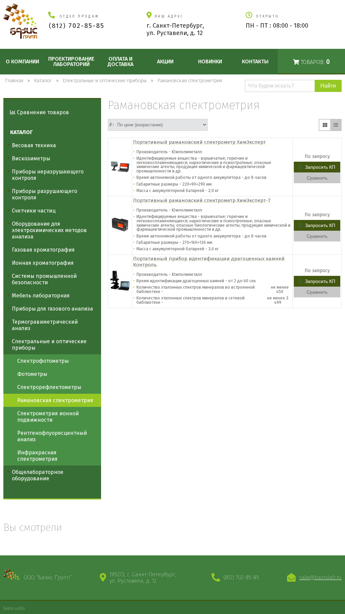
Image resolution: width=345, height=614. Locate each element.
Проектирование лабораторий (71, 61)
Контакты (255, 61)
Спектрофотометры (43, 361)
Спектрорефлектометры (49, 387)
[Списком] (335, 125)
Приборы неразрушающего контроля (48, 174)
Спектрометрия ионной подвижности (48, 416)
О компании (22, 61)
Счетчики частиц (34, 210)
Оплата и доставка (120, 61)
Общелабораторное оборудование (37, 475)
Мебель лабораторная (41, 295)
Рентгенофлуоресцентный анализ (52, 436)
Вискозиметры (31, 158)
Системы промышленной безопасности (44, 279)
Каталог (21, 132)
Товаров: (314, 62)
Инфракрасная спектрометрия (37, 455)
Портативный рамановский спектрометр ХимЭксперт (199, 142)
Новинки (210, 61)
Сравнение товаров (42, 112)
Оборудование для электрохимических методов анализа (49, 230)
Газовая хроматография (43, 250)
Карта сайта (14, 608)
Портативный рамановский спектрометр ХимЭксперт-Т (202, 200)
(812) (76, 26)
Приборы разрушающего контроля (44, 194)
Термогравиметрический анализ (45, 325)
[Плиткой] (324, 125)
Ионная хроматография (43, 263)
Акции (165, 61)
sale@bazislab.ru (320, 577)
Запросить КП (320, 167)
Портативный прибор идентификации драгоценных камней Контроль (209, 262)
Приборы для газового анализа (52, 308)
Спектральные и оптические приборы (49, 344)
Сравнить (317, 178)
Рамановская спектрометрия (55, 400)
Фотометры (32, 374)
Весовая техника (34, 145)
